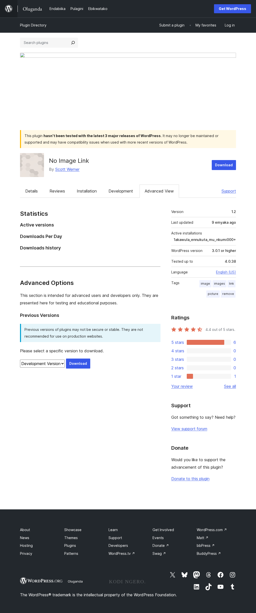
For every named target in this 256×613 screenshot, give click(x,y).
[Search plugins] (73, 43)
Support (229, 191)
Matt (202, 538)
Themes (71, 538)
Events (158, 538)
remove (228, 294)
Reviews (57, 191)
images (219, 283)
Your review (182, 386)
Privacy (26, 553)
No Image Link (69, 160)
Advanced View (159, 191)
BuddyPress (209, 553)
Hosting (26, 545)
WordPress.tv (121, 553)
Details (31, 191)
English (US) (226, 272)
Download (224, 165)
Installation (87, 191)
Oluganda (75, 581)
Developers (118, 545)
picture (213, 294)
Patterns (71, 553)
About (25, 530)
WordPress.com (212, 530)
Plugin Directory (33, 25)
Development (120, 191)
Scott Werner (67, 169)
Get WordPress (232, 8)
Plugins (70, 545)
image (205, 283)
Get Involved (163, 530)
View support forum (189, 428)
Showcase (73, 530)
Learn (113, 530)
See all (230, 386)
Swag (159, 553)
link (231, 283)
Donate (160, 545)
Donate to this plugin (190, 478)
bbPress (206, 545)
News (24, 538)
